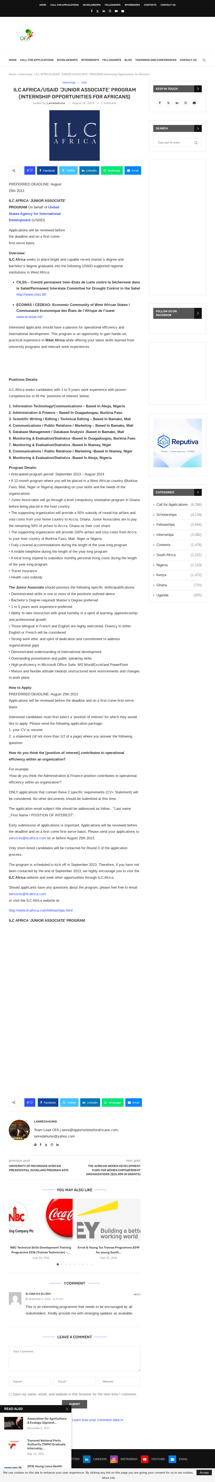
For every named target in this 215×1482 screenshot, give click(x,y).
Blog (128, 60)
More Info (108, 1477)
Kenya (179, 575)
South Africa (179, 555)
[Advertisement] (129, 34)
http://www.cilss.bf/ (31, 294)
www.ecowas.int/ (29, 317)
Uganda (179, 595)
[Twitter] (97, 11)
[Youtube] (116, 11)
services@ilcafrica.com (27, 838)
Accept (204, 1472)
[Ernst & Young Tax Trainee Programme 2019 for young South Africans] (109, 1220)
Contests (150, 5)
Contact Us (168, 5)
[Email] (122, 11)
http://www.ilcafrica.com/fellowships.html (41, 910)
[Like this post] (31, 170)
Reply (137, 1294)
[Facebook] (91, 11)
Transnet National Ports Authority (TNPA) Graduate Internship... (46, 1444)
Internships (132, 5)
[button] (14, 1231)
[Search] (204, 60)
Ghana (179, 585)
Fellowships (113, 5)
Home (42, 5)
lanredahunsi (56, 103)
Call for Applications (64, 5)
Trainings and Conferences (155, 60)
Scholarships (92, 5)
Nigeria (179, 565)
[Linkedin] (104, 11)
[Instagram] (110, 11)
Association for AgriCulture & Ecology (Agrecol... (46, 1420)
